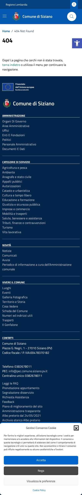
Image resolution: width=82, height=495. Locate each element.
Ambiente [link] (8, 172)
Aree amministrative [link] (15, 126)
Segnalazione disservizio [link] (18, 392)
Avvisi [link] (6, 260)
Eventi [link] (6, 292)
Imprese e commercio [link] (16, 209)
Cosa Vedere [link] (10, 306)
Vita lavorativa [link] (11, 232)
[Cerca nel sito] (71, 16)
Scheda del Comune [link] (15, 311)
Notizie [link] (6, 250)
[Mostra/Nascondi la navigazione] (4, 16)
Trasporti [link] (8, 320)
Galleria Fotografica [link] (14, 297)
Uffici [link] (5, 130)
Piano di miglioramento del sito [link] (22, 406)
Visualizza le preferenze (41, 481)
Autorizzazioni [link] (11, 186)
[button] (76, 428)
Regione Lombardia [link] (16, 4)
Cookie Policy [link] (39, 490)
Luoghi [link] (6, 288)
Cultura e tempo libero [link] (16, 195)
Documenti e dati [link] (13, 149)
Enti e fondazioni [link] (13, 135)
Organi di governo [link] (14, 121)
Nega (41, 470)
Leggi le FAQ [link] (10, 383)
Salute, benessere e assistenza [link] (22, 218)
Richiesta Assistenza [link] (15, 397)
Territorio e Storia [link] (13, 301)
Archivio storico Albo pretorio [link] (21, 420)
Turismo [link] (7, 227)
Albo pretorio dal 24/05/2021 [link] (21, 415)
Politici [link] (6, 139)
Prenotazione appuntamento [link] (20, 388)
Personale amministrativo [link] (19, 144)
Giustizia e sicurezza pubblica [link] (21, 204)
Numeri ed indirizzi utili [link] (17, 315)
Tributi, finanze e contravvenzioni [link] (24, 222)
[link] (77, 43)
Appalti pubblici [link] (12, 181)
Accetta (41, 460)
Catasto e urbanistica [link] (16, 190)
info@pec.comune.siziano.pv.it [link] (28, 371)
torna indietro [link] (11, 64)
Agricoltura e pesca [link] (14, 167)
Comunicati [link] (9, 255)
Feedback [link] (8, 401)
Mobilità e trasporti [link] (14, 213)
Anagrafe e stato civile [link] (16, 177)
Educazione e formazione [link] (18, 200)
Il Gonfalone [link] (10, 324)
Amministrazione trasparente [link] (21, 411)
